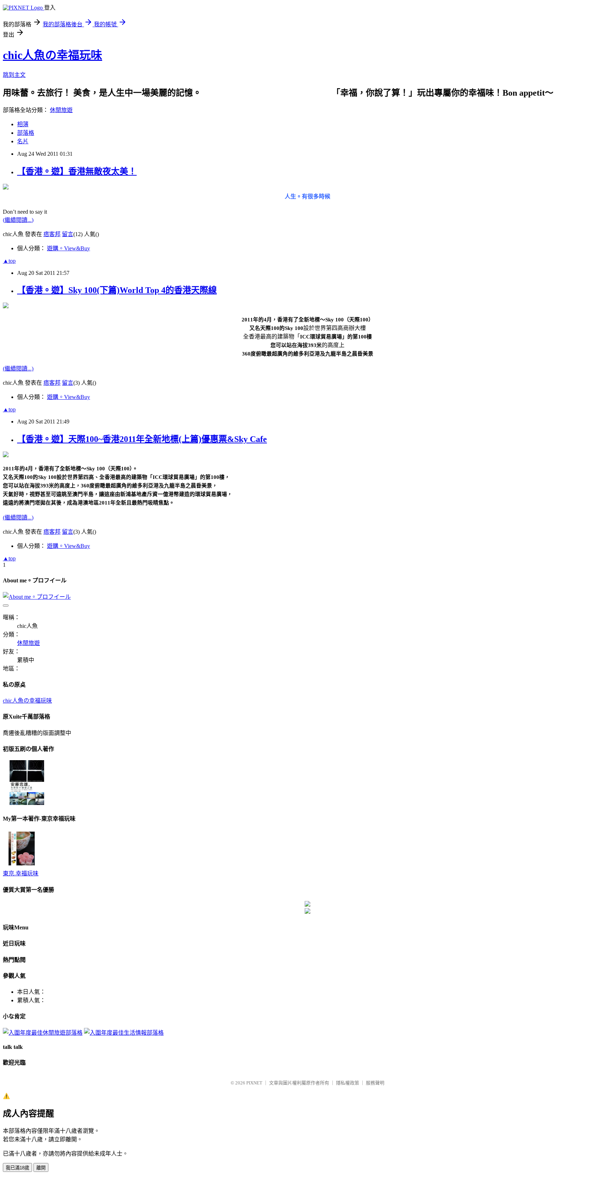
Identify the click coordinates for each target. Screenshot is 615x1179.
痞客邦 (52, 234)
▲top (9, 261)
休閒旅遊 (61, 110)
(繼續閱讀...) (18, 220)
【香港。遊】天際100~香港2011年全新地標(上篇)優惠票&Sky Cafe (142, 439)
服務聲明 (375, 1082)
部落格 (25, 133)
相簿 (22, 124)
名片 (22, 141)
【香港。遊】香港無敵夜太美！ (77, 171)
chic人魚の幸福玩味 (52, 55)
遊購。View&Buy (68, 248)
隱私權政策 (347, 1082)
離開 (41, 1167)
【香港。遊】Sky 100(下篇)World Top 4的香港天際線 (117, 290)
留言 (67, 234)
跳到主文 (14, 75)
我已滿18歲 (17, 1167)
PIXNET (254, 1082)
